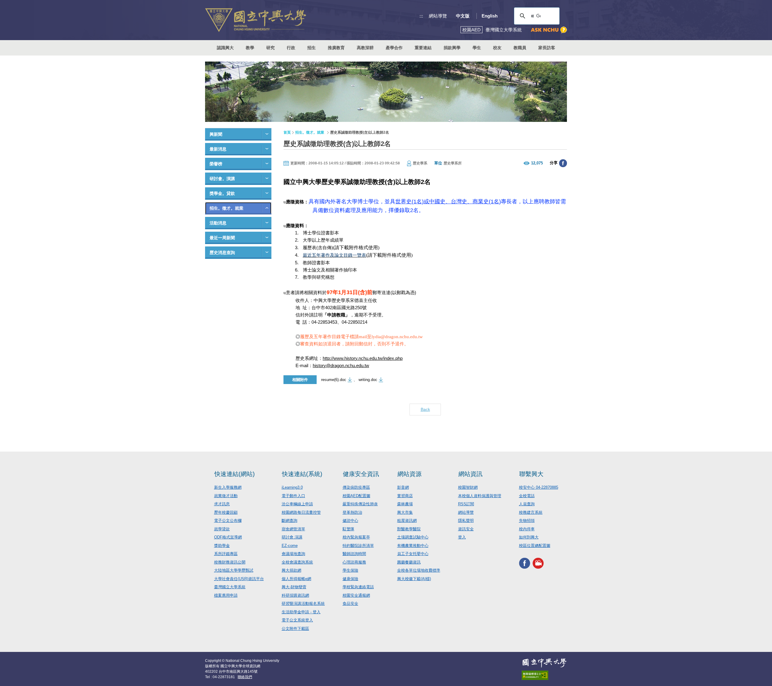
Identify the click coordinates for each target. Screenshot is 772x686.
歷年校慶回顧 (226, 512)
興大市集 (405, 512)
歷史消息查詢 (222, 252)
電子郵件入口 (293, 496)
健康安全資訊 (361, 474)
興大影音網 (538, 563)
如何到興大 (529, 537)
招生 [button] (311, 47)
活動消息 (218, 223)
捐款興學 (452, 47)
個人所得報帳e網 (296, 578)
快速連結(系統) (302, 474)
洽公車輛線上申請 (297, 504)
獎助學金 (222, 545)
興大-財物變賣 (294, 587)
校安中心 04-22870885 (538, 487)
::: (421, 15)
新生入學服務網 (228, 487)
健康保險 (350, 578)
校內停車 (527, 529)
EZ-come (290, 545)
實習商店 (405, 496)
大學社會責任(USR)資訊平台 (239, 578)
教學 (250, 47)
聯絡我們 (245, 677)
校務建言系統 (531, 512)
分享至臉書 (563, 163)
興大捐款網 (291, 570)
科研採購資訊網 (295, 595)
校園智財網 (468, 487)
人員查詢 (527, 504)
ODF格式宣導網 (228, 537)
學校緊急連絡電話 (358, 587)
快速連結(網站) (234, 474)
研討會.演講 (292, 537)
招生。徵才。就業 (226, 208)
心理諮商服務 (354, 562)
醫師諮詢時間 (354, 553)
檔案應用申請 (226, 595)
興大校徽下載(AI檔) (414, 578)
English (490, 15)
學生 (477, 47)
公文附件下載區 (295, 628)
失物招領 (527, 520)
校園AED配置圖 (356, 496)
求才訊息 (222, 504)
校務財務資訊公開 (229, 562)
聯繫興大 (531, 474)
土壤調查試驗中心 (413, 537)
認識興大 (225, 47)
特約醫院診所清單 (358, 545)
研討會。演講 (222, 178)
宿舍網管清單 (293, 529)
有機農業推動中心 (413, 545)
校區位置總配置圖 (534, 545)
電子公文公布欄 (228, 520)
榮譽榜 (216, 163)
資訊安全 (466, 529)
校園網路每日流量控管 (301, 512)
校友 (497, 47)
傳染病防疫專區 (356, 487)
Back (425, 409)
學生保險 (350, 570)
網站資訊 (470, 474)
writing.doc (368, 379)
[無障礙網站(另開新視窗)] (544, 675)
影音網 (403, 487)
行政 (291, 47)
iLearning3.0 (292, 487)
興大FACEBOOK (524, 563)
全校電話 (527, 496)
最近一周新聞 (222, 237)
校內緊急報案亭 (356, 537)
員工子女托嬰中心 (413, 553)
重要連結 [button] (423, 47)
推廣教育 (336, 47)
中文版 (463, 15)
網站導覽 (438, 15)
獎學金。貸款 (222, 193)
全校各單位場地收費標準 (418, 570)
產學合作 (394, 47)
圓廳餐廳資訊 (409, 562)
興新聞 (216, 134)
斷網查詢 (289, 520)
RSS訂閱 (466, 504)
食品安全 (350, 603)
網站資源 (409, 474)
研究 (270, 47)
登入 (462, 537)
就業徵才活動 (226, 496)
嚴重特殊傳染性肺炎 (360, 504)
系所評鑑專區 (226, 553)
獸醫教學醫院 (409, 529)
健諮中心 (350, 520)
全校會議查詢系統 (297, 562)
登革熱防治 (352, 512)
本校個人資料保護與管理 (479, 496)
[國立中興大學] (255, 20)
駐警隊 (348, 529)
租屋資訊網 (407, 520)
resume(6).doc (333, 379)
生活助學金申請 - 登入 (301, 612)
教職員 (520, 47)
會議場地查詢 (293, 553)
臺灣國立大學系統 (229, 587)
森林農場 (405, 504)
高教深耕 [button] (365, 47)
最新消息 (218, 149)
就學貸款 (222, 529)
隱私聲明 (466, 520)
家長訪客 (546, 47)
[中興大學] (544, 663)
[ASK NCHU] (549, 30)
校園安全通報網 (356, 595)
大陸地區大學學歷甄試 (233, 570)
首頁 (287, 132)
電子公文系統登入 (297, 620)
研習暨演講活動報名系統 (303, 603)
